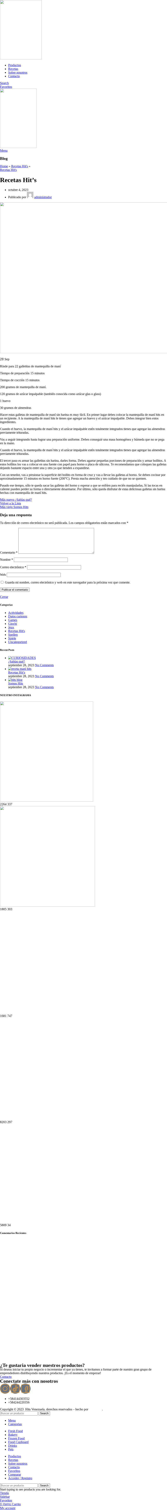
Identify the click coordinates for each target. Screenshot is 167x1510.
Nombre (6, 559)
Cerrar (4, 597)
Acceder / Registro (20, 1478)
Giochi (12, 623)
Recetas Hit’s (16, 672)
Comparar (14, 1474)
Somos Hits (15, 683)
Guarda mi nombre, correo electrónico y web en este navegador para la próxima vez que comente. (67, 582)
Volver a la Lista (10, 503)
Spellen (13, 634)
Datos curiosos (17, 616)
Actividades (15, 612)
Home (4, 166)
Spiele (12, 638)
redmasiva (95, 1409)
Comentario (9, 552)
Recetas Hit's (19, 166)
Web (3, 574)
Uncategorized (17, 642)
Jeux (11, 627)
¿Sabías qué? (16, 661)
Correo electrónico (13, 567)
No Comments (44, 665)
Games (12, 620)
